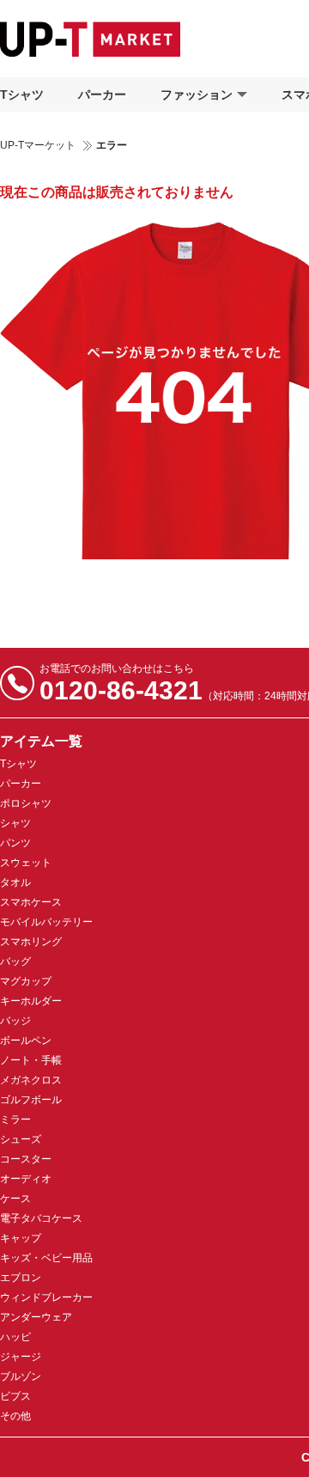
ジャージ (20, 1357)
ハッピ (15, 1337)
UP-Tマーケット (38, 145)
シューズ (20, 1139)
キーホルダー (31, 1001)
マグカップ (26, 981)
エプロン (20, 1278)
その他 (15, 1416)
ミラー (15, 1120)
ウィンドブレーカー (46, 1297)
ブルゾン (20, 1376)
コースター (26, 1159)
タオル (15, 882)
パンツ (15, 843)
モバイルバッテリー (46, 922)
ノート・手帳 (31, 1060)
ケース (15, 1199)
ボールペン (26, 1041)
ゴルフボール (31, 1100)
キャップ (20, 1238)
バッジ (15, 1021)
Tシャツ (22, 94)
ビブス (15, 1396)
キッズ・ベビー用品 (46, 1258)
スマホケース (31, 902)
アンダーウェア (36, 1317)
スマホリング (31, 942)
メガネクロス (31, 1080)
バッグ (15, 961)
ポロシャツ (26, 803)
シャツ (15, 823)
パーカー (102, 94)
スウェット (26, 863)
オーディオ (26, 1179)
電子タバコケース (41, 1218)
